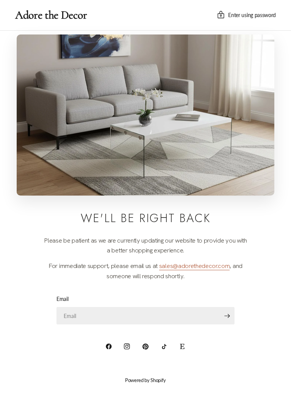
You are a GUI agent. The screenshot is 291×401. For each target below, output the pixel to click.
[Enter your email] (227, 315)
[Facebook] (109, 346)
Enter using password (252, 15)
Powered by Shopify (145, 380)
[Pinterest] (145, 346)
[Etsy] (182, 346)
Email (62, 299)
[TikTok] (164, 346)
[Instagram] (127, 346)
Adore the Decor (51, 15)
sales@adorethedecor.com (194, 266)
